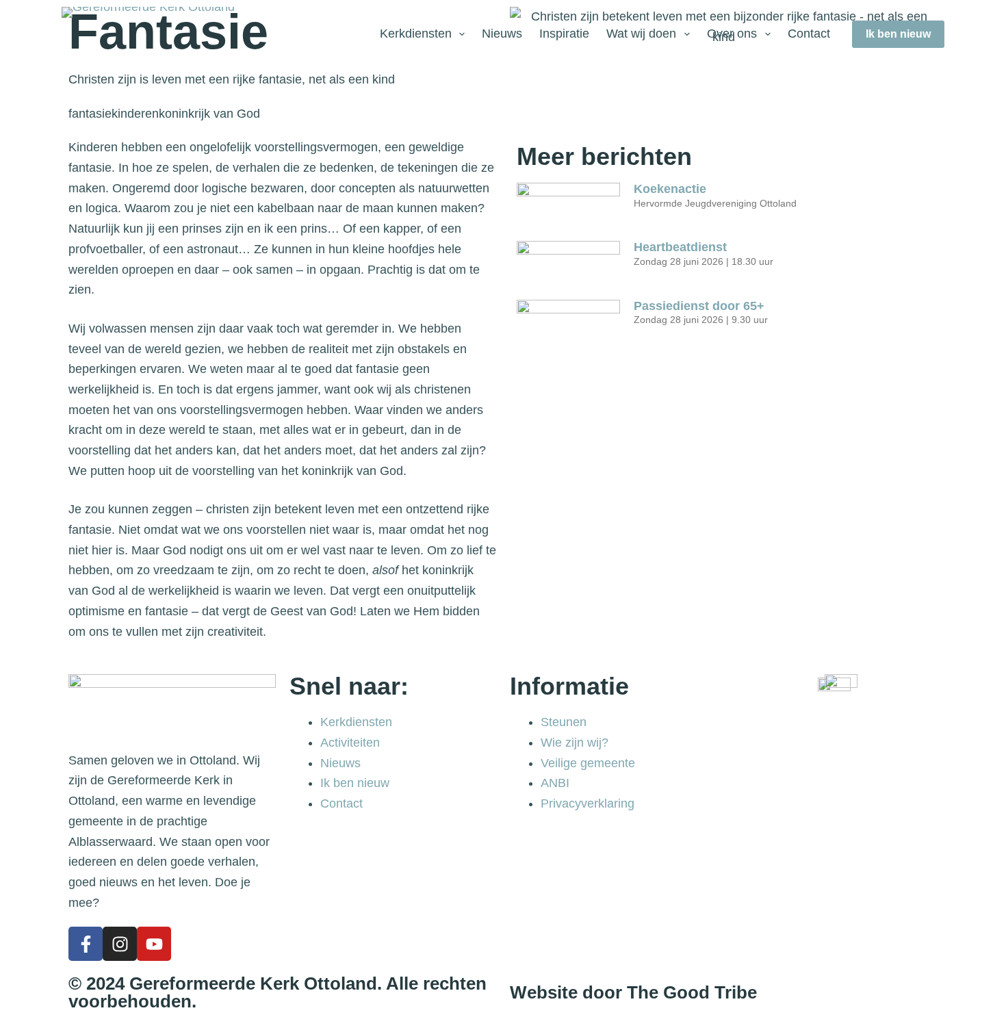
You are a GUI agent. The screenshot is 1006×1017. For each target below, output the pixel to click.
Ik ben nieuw (898, 34)
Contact (809, 33)
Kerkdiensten (416, 33)
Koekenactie (670, 189)
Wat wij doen (641, 33)
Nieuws (502, 33)
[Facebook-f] (85, 944)
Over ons (732, 33)
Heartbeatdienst (682, 247)
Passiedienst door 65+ (699, 306)
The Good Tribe (692, 992)
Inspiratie (564, 33)
